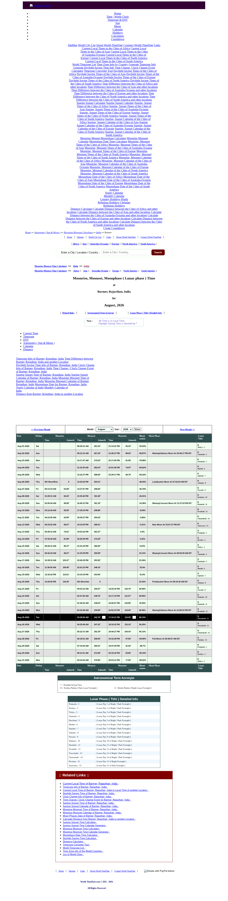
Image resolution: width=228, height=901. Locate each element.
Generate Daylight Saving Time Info (93, 67)
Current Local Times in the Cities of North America (118, 58)
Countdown (117, 39)
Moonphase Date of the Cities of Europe (100, 183)
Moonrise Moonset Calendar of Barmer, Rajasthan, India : (92, 812)
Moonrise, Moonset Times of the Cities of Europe (108, 151)
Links (157, 45)
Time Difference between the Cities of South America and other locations (115, 98)
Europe (115, 244)
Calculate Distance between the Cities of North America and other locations (114, 220)
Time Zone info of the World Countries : (83, 851)
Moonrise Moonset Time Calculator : (81, 828)
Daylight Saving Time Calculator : (80, 838)
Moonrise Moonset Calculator (78, 232)
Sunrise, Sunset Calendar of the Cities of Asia (113, 122)
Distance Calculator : (73, 841)
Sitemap (80, 237)
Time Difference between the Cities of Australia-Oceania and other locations (114, 90)
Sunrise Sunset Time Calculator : (80, 822)
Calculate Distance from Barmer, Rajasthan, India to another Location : (99, 819)
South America (148, 244)
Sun (117, 23)
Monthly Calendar (114, 196)
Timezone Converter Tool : (76, 844)
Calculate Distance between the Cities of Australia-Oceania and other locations (116, 214)
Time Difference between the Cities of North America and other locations (113, 95)
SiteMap (72, 45)
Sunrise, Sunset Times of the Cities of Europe (105, 112)
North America (129, 244)
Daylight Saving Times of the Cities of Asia (101, 74)
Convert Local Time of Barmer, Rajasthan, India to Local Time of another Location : (106, 790)
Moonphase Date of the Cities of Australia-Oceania (122, 180)
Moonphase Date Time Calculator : (81, 835)
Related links (68, 313)
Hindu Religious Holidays (113, 201)
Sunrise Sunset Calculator (91, 102)
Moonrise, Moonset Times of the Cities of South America (114, 156)
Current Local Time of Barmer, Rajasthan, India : (91, 783)
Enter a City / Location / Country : (80, 252)
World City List (86, 45)
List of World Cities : (73, 854)
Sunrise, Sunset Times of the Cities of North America (113, 114)
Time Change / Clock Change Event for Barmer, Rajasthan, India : (97, 799)
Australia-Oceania (99, 244)
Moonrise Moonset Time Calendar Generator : (86, 832)
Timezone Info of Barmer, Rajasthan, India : (85, 787)
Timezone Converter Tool (98, 70)
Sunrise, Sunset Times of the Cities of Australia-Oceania (117, 109)
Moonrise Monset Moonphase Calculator (103, 138)
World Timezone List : (74, 848)
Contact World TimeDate (151, 237)
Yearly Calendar (114, 192)
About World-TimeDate (109, 45)
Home (117, 13)
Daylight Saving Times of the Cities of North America (99, 80)
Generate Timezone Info (142, 64)
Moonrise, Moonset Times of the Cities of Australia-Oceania (118, 147)
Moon (117, 26)
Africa (76, 244)
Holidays (118, 32)
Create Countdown (114, 228)
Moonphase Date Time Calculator (108, 141)
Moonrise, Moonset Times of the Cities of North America (112, 153)
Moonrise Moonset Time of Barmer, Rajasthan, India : (90, 809)
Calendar (118, 29)
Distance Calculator (82, 208)
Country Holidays (110, 199)
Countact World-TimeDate (138, 45)
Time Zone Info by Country (112, 64)
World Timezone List (84, 64)
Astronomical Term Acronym (100, 313)
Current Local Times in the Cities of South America (114, 61)
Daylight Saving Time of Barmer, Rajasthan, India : (89, 793)
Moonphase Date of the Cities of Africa (100, 176)
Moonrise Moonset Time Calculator (51, 266)
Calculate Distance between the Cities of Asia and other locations (113, 212)
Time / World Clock (118, 16)
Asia (84, 244)
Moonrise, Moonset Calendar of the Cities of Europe (119, 167)
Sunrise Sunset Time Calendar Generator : (85, 825)
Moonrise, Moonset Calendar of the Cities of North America (114, 170)
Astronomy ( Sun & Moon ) (47, 232)
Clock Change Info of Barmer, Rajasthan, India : (87, 796)
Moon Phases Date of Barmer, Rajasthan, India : (88, 816)
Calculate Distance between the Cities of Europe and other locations (112, 217)
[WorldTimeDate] (40, 4)
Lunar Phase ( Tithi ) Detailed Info (146, 313)
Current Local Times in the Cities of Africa (106, 48)
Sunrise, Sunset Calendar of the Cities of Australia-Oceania (112, 124)
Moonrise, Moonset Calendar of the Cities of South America (114, 173)
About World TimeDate (126, 237)
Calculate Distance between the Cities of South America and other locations (127, 223)
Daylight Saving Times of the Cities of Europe (129, 77)
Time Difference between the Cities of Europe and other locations (111, 93)
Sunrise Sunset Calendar (120, 102)
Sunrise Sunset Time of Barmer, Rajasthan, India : (89, 803)
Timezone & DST (118, 19)
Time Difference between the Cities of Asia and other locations (122, 86)
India (98, 232)
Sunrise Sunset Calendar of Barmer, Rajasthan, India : (91, 806)
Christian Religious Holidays (116, 204)
